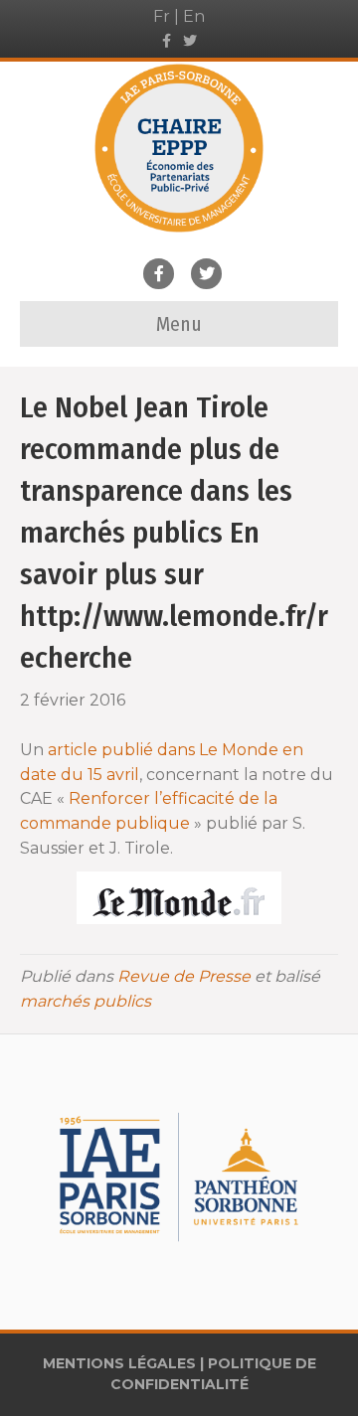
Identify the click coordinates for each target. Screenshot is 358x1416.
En (194, 16)
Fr (161, 16)
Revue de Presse (184, 976)
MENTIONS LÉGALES (119, 1363)
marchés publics (85, 1001)
